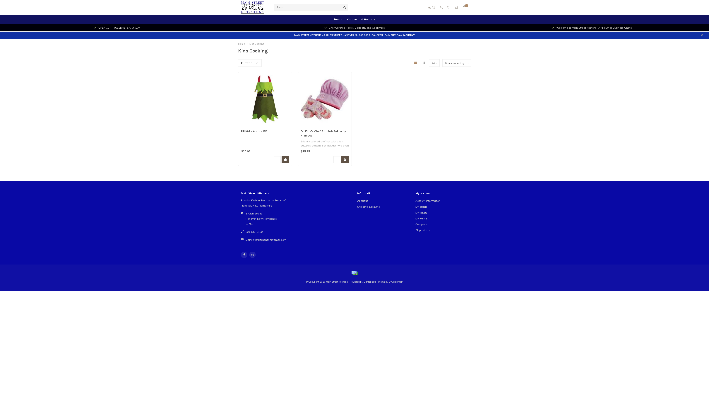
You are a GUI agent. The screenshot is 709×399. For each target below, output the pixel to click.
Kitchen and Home (359, 19)
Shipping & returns (368, 206)
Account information (427, 200)
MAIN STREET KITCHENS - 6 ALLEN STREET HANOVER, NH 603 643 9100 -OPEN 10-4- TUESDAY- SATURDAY (354, 35)
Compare (421, 224)
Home (338, 19)
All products (422, 230)
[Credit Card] (354, 273)
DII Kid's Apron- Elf (254, 131)
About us (362, 200)
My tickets (421, 212)
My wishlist (421, 218)
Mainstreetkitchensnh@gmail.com (266, 239)
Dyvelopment (396, 281)
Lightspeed (370, 281)
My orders (421, 206)
